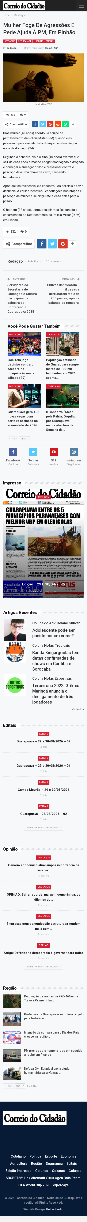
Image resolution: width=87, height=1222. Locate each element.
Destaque (9, 41)
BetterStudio (55, 1209)
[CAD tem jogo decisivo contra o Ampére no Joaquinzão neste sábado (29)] (24, 344)
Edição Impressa (18, 1171)
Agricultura (18, 1164)
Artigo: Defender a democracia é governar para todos (43, 953)
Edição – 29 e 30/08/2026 (43, 584)
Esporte (51, 1156)
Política (35, 1156)
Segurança (24, 41)
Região (36, 1164)
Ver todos (78, 709)
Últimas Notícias (44, 41)
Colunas (41, 1171)
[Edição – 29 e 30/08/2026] (43, 544)
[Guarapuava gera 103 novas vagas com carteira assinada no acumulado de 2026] (24, 396)
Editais (43, 733)
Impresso (43, 496)
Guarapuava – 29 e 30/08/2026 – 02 (43, 741)
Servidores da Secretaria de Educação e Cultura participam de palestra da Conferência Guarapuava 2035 (22, 298)
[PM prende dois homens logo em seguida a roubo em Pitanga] (12, 1055)
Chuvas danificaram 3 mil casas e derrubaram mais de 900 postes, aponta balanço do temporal (63, 294)
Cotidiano (54, 386)
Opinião (43, 945)
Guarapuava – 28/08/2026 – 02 (43, 814)
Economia (68, 1156)
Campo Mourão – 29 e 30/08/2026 (43, 790)
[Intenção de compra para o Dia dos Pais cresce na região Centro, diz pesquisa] (12, 1037)
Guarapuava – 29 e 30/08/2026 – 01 (43, 766)
